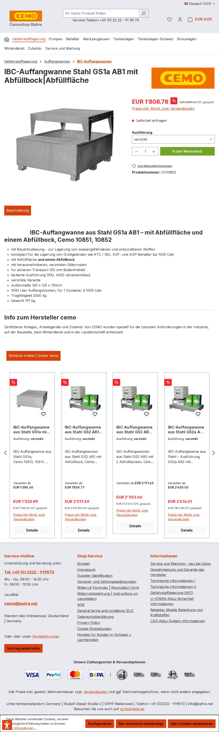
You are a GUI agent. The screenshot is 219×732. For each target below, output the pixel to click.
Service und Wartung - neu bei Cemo (180, 563)
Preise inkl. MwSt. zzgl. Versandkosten (163, 108)
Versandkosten (95, 692)
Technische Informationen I (172, 581)
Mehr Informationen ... (21, 728)
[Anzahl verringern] (136, 151)
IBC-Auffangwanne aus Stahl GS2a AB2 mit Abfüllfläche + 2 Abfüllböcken (187, 429)
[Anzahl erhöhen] (153, 151)
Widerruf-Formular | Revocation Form (108, 587)
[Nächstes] (213, 453)
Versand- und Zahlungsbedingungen (106, 581)
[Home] (6, 39)
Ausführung (142, 132)
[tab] (17, 210)
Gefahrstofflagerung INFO (171, 593)
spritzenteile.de (132, 709)
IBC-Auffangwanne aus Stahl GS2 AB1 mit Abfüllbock (83, 429)
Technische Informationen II (173, 587)
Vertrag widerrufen (23, 648)
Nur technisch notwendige (141, 724)
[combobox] (101, 13)
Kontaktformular (46, 636)
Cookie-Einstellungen (94, 629)
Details (32, 530)
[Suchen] (144, 13)
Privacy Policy (88, 623)
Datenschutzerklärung (95, 617)
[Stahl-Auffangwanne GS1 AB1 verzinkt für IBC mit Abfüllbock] (63, 143)
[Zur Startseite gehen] (25, 18)
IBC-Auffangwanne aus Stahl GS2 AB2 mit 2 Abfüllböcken (134, 429)
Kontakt (83, 563)
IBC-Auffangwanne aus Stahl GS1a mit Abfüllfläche (31, 429)
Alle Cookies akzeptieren (192, 724)
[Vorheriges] (5, 453)
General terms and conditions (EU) (105, 611)
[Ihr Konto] (180, 19)
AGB (80, 605)
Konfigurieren (99, 724)
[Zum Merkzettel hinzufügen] (43, 414)
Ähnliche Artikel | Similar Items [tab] (33, 355)
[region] (64, 143)
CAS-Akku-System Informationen (177, 621)
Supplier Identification (94, 575)
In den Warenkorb (187, 151)
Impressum (86, 569)
